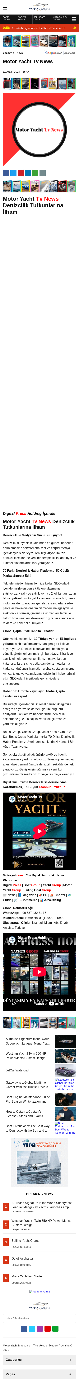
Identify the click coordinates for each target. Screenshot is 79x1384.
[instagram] (40, 1329)
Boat (32, 885)
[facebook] (6, 173)
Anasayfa (8, 52)
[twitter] (13, 173)
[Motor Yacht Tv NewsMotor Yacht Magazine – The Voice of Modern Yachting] (39, 7)
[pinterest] (28, 173)
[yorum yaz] (42, 173)
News (20, 52)
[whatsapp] (55, 1329)
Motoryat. (13, 875)
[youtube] (47, 1329)
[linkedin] (20, 173)
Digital (12, 885)
